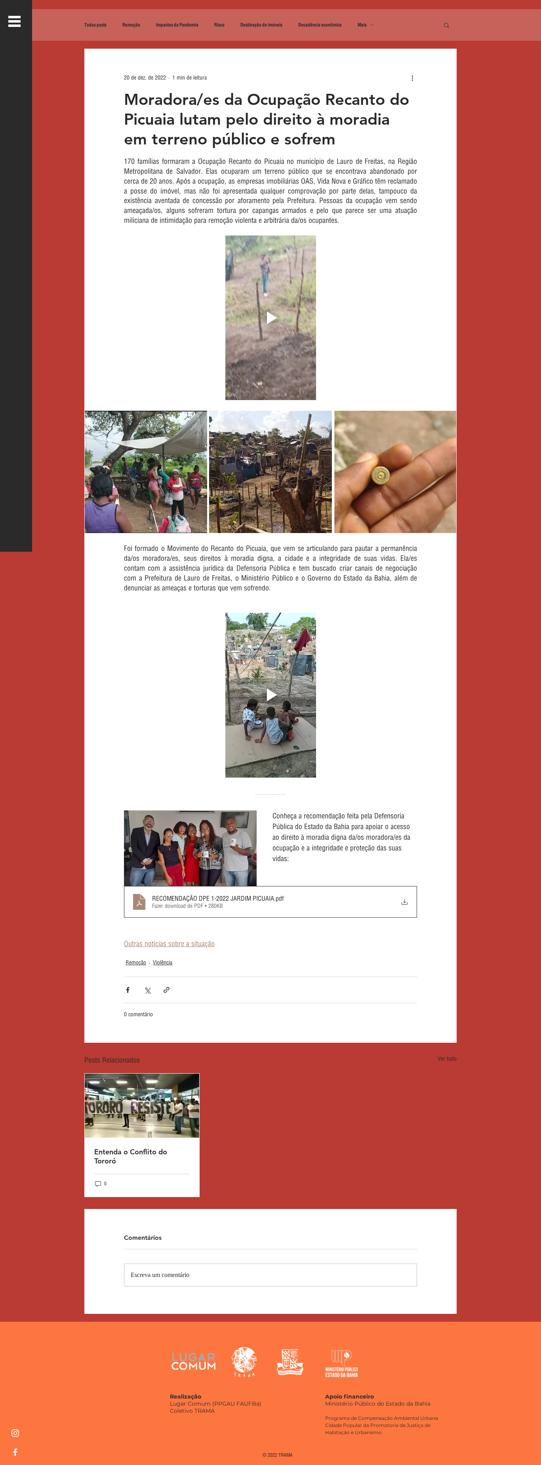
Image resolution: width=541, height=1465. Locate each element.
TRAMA (285, 1455)
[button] (14, 21)
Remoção (131, 25)
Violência (162, 962)
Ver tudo (447, 1058)
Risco (219, 25)
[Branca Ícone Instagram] (15, 1433)
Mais (362, 25)
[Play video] (270, 317)
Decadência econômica (320, 25)
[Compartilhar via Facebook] (127, 990)
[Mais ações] (412, 77)
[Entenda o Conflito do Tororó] (142, 1106)
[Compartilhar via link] (166, 990)
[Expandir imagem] (146, 472)
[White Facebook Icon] (15, 1452)
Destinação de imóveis (261, 25)
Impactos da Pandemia (177, 25)
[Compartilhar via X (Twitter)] (147, 990)
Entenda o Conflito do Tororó (130, 1156)
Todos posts (95, 25)
